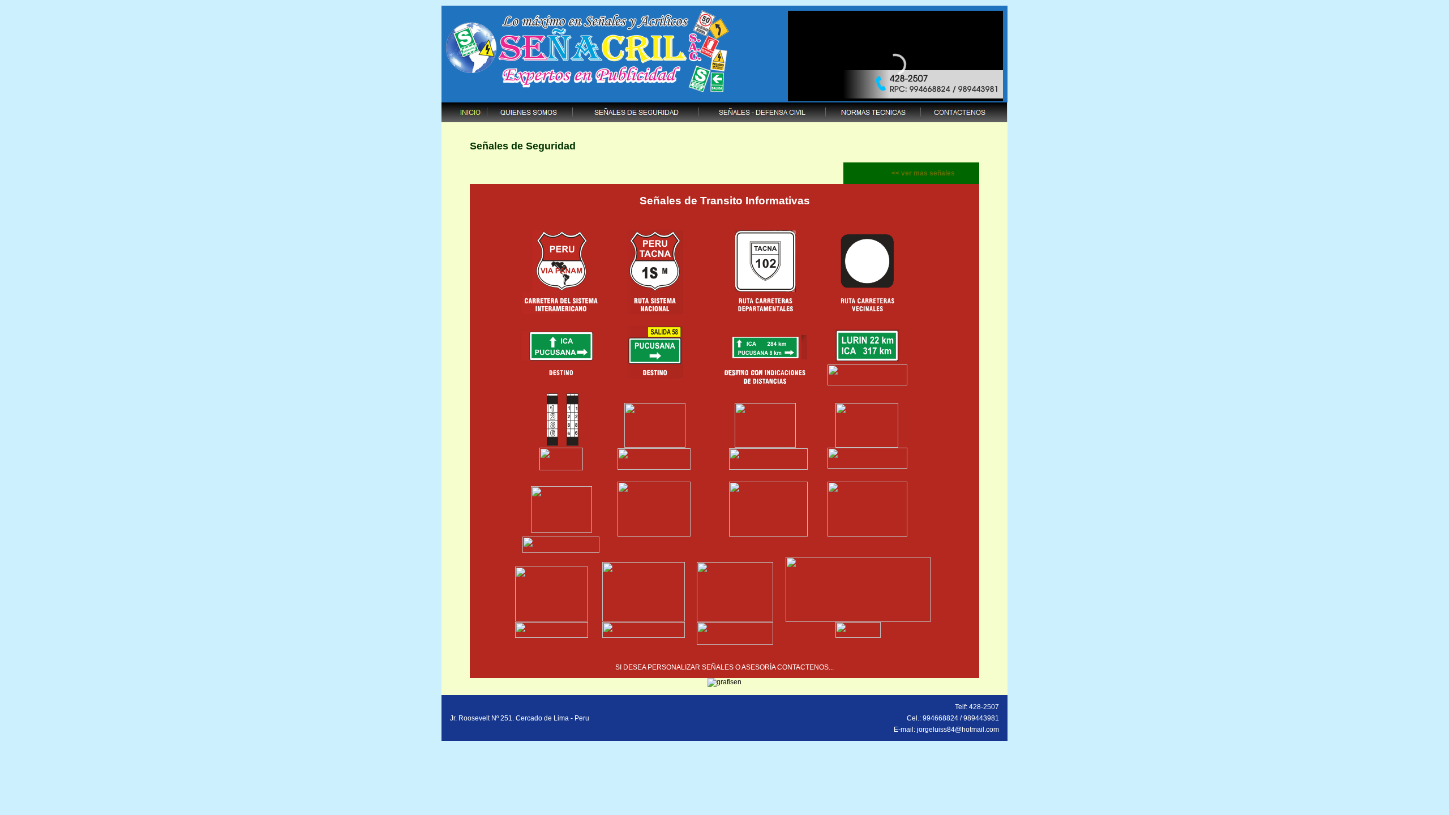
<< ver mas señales (923, 173)
